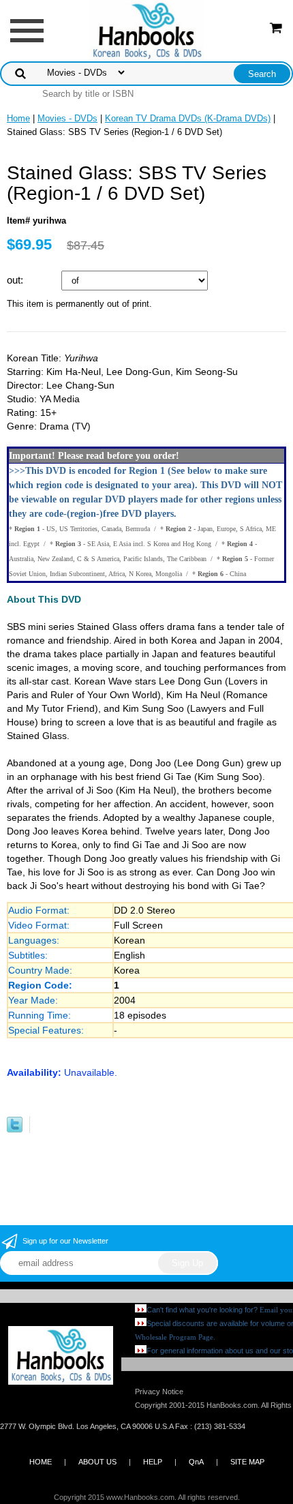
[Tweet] (14, 1129)
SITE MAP (247, 1462)
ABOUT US (97, 1462)
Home (18, 118)
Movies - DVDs (67, 118)
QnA (196, 1462)
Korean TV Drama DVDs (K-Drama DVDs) (188, 118)
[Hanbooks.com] (146, 30)
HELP (152, 1462)
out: (16, 280)
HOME (40, 1462)
